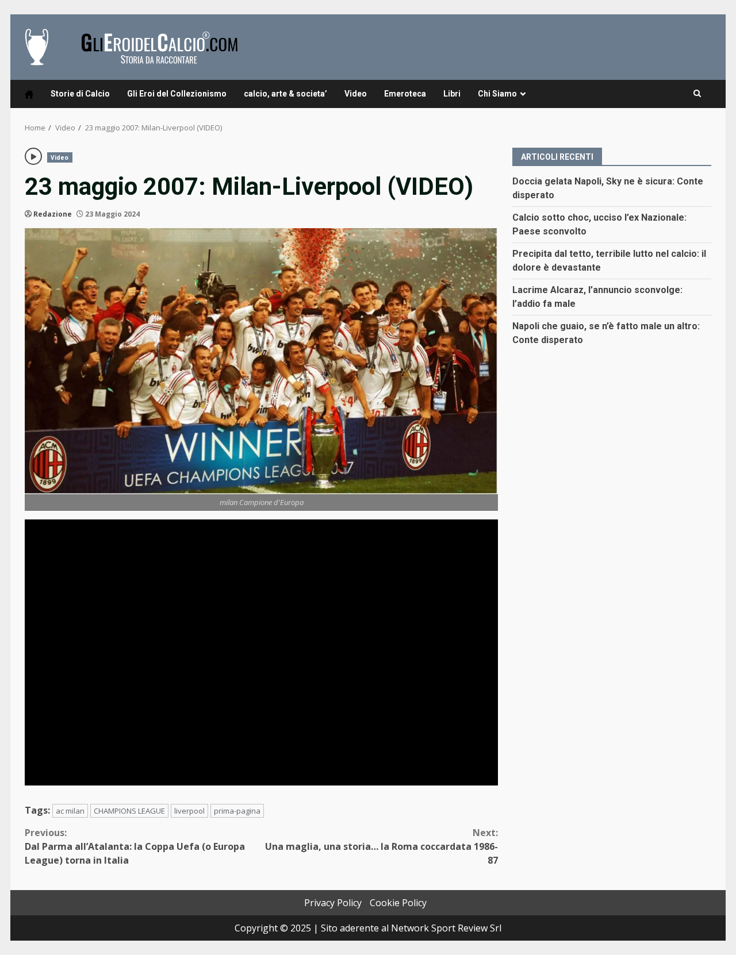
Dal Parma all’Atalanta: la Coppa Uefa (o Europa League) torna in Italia (135, 846)
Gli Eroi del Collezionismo (177, 93)
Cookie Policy (398, 902)
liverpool (189, 811)
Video (355, 93)
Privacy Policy (333, 902)
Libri (452, 93)
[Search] (697, 94)
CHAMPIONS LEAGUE (129, 811)
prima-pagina (237, 811)
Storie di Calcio (80, 93)
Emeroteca (405, 93)
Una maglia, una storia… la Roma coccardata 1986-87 (381, 846)
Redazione (52, 214)
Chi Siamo (497, 93)
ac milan (70, 811)
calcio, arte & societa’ (285, 93)
